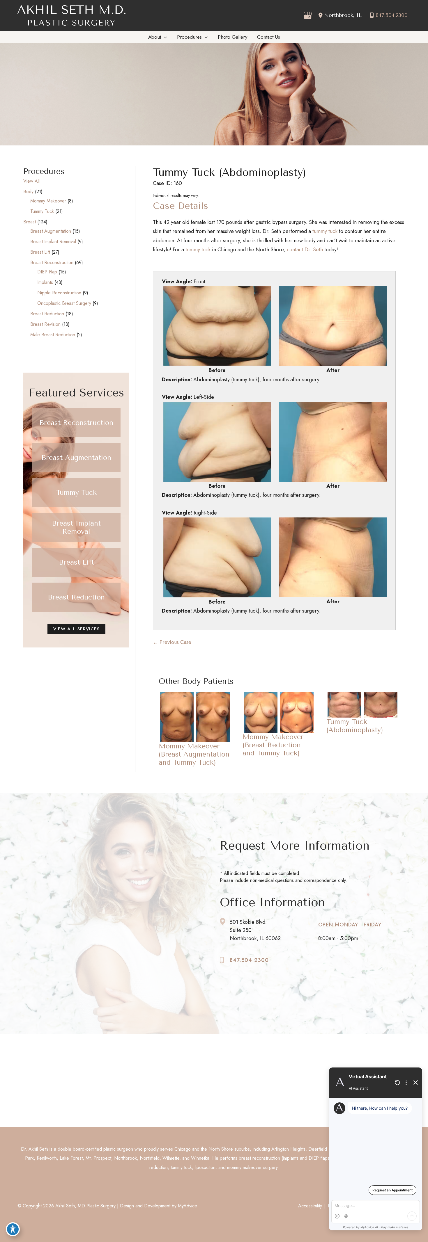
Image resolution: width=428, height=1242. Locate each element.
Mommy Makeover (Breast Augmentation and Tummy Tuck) (194, 754)
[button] (76, 422)
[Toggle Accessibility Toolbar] (13, 1229)
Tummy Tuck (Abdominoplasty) (229, 172)
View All (31, 181)
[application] (164, 37)
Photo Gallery (127, 1089)
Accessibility (310, 1205)
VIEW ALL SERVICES (76, 629)
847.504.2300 (392, 15)
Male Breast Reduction (52, 334)
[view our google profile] (307, 15)
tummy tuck (324, 231)
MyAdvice (187, 1205)
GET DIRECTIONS (49, 1095)
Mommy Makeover (48, 200)
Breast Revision (45, 324)
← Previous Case (172, 642)
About (119, 1070)
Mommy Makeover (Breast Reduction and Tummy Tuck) (273, 745)
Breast (29, 221)
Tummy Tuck (42, 211)
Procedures (125, 1079)
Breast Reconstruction (51, 262)
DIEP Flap (47, 271)
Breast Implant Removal (53, 241)
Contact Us (124, 1099)
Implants (45, 282)
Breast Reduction (47, 313)
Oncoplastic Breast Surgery (64, 303)
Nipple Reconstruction (59, 292)
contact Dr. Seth (305, 249)
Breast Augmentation (50, 231)
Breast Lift (40, 252)
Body (28, 191)
